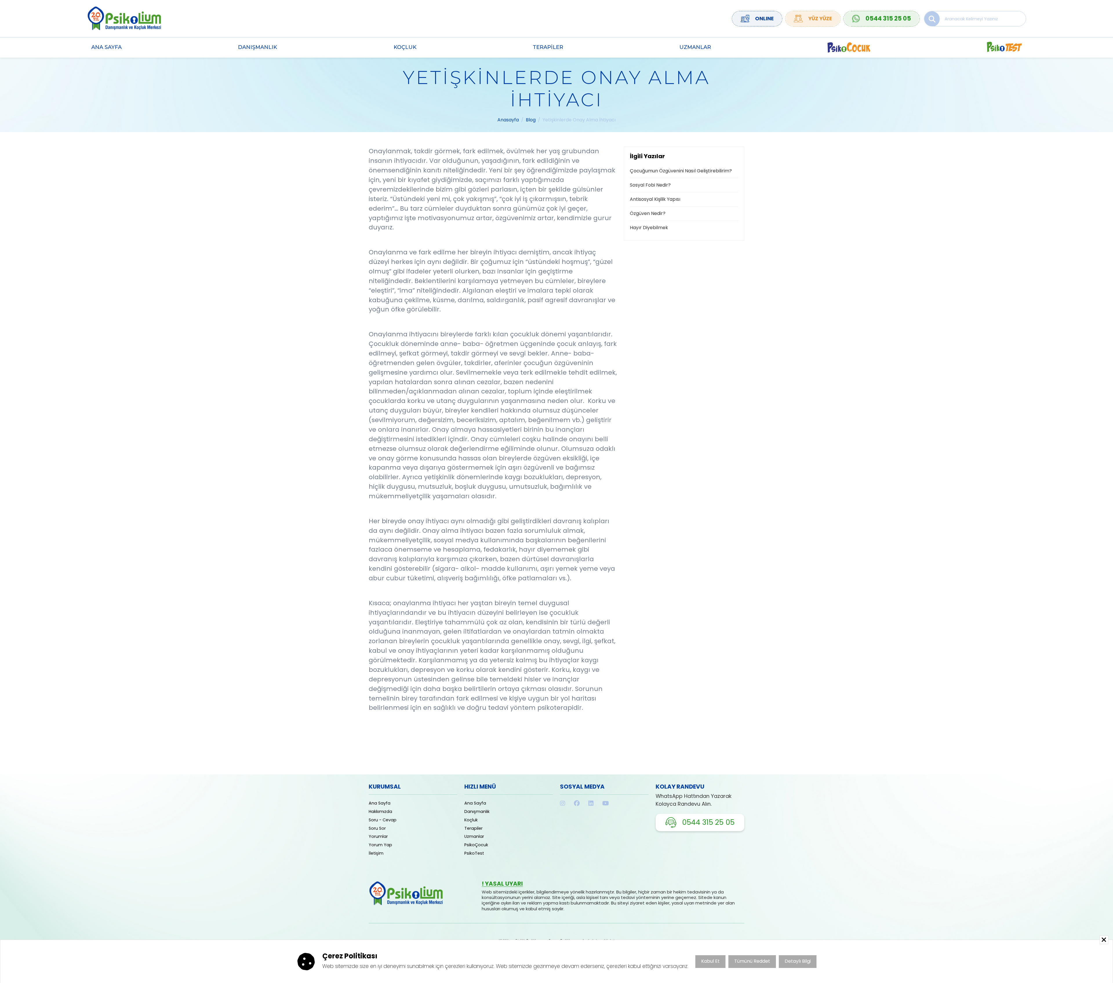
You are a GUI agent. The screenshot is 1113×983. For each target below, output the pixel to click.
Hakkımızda (380, 811)
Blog (531, 119)
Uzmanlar (695, 47)
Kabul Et (710, 961)
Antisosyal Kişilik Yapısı (655, 199)
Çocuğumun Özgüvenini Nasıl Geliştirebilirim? (681, 170)
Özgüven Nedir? (647, 213)
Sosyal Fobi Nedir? (650, 185)
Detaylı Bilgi (798, 961)
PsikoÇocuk (476, 845)
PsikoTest (474, 853)
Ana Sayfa (106, 47)
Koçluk (405, 47)
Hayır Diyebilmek (649, 227)
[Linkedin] (591, 803)
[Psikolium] (124, 18)
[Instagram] (562, 803)
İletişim (376, 853)
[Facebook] (577, 803)
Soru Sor (377, 828)
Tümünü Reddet (752, 961)
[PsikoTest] (1004, 47)
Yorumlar (378, 836)
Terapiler (548, 47)
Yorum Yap (380, 845)
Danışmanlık (257, 47)
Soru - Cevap (383, 820)
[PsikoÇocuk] (849, 47)
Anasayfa (508, 119)
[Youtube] (605, 803)
